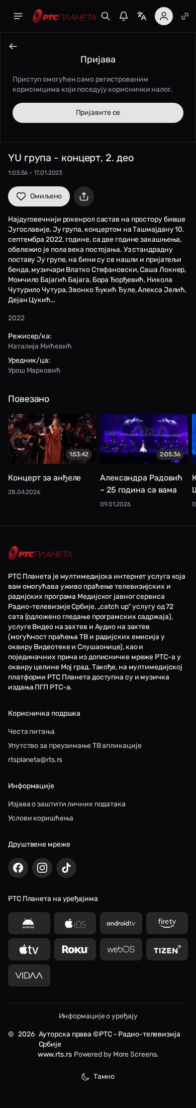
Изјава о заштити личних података (67, 804)
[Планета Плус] (185, 16)
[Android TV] (121, 923)
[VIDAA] (29, 975)
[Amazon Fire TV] (167, 923)
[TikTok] (66, 868)
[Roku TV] (75, 949)
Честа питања (31, 731)
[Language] (142, 16)
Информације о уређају (98, 1016)
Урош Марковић (34, 370)
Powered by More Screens (115, 1054)
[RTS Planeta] (64, 16)
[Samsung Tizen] (167, 949)
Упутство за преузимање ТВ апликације (74, 745)
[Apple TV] (29, 949)
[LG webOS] (121, 949)
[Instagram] (42, 868)
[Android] (29, 923)
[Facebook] (18, 868)
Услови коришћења (40, 818)
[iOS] (75, 923)
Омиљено (46, 196)
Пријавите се (98, 112)
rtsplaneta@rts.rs (35, 759)
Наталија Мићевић (39, 346)
